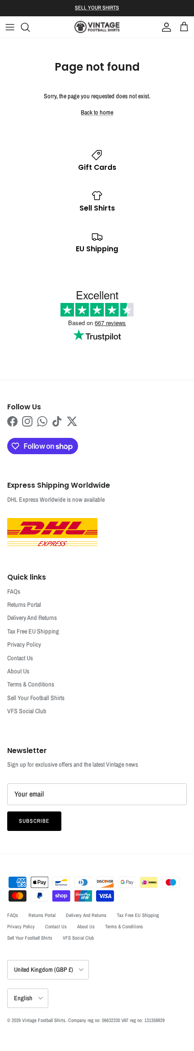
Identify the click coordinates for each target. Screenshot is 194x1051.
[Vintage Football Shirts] (97, 27)
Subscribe (34, 821)
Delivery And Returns (32, 618)
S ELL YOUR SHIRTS (97, 7)
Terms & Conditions (30, 684)
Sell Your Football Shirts (36, 698)
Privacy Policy (24, 644)
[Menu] (10, 27)
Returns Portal (24, 604)
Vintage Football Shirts (43, 1020)
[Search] (30, 27)
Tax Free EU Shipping (33, 631)
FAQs (13, 591)
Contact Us (20, 658)
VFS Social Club (26, 711)
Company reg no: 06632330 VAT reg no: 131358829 (116, 1020)
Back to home (97, 112)
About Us (18, 671)
